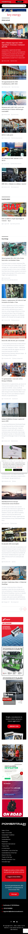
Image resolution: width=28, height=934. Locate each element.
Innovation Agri (6, 861)
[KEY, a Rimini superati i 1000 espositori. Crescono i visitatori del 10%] (14, 31)
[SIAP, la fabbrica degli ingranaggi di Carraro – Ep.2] (14, 209)
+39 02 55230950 (7, 908)
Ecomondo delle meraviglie (10, 544)
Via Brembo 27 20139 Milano (11, 905)
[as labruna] (12, 808)
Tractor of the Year (7, 857)
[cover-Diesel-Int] (14, 690)
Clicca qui (14, 894)
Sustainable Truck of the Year (10, 850)
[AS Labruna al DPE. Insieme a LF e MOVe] (14, 149)
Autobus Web (5, 837)
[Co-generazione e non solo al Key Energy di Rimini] (14, 370)
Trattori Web (5, 846)
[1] (12, 771)
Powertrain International (8, 844)
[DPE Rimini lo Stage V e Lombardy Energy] (14, 452)
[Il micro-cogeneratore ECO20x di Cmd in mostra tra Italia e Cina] (14, 291)
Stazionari (20, 138)
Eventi (13, 60)
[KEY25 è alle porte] (14, 126)
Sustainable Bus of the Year (9, 853)
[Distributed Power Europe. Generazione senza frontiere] (14, 492)
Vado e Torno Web (7, 832)
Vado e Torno (5, 830)
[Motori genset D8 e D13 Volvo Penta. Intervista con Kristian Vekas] (14, 249)
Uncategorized (16, 187)
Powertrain (5, 841)
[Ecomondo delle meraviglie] (14, 535)
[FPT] (14, 631)
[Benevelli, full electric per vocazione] (14, 331)
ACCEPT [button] (8, 470)
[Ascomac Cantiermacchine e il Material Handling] (14, 573)
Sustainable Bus (6, 839)
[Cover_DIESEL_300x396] (14, 661)
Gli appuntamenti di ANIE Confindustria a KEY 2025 (10, 83)
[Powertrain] (6, 1)
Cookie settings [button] (17, 470)
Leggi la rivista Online (14, 877)
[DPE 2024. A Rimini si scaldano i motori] (14, 175)
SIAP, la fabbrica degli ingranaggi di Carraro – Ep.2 (13, 219)
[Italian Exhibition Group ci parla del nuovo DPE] (14, 410)
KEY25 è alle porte (7, 135)
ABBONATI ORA (14, 726)
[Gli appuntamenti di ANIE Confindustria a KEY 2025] (14, 73)
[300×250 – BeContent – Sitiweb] (12, 790)
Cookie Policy (19, 467)
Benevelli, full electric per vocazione (13, 340)
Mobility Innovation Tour (8, 859)
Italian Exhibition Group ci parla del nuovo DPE (13, 420)
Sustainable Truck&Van (8, 835)
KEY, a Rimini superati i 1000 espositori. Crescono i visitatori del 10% (13, 45)
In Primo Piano (16, 87)
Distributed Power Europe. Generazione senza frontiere (10, 502)
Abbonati (19, 1)
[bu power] (14, 11)
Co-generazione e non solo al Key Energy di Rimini (12, 380)
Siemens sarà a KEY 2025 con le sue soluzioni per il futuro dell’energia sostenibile (13, 109)
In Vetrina (14, 223)
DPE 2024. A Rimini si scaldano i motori (14, 184)
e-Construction (6, 848)
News (16, 60)
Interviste (18, 223)
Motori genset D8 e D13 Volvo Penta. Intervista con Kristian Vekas (13, 259)
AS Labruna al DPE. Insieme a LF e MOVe (12, 159)
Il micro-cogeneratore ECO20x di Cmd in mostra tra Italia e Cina (14, 301)
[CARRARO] (12, 753)
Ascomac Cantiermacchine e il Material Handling (14, 583)
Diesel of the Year (6, 855)
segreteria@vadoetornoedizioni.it (13, 911)
